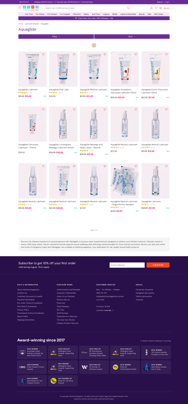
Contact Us (22, 293)
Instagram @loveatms (145, 293)
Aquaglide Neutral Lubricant (93, 89)
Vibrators (77, 14)
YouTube (139, 300)
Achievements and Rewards (68, 290)
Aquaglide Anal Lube (59, 89)
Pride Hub (61, 303)
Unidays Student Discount (68, 323)
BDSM (114, 14)
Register (160, 2)
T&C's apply (43, 267)
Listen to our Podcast (66, 296)
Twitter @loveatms (144, 296)
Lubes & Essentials (128, 14)
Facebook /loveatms (144, 290)
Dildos (86, 14)
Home (20, 24)
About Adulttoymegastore (28, 290)
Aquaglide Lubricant (28, 89)
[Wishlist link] (156, 8)
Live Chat (100, 300)
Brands (142, 14)
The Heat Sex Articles (66, 320)
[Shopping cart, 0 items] (160, 8)
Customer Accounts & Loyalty (29, 296)
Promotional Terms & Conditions (30, 313)
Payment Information (26, 300)
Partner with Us (63, 300)
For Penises (52, 14)
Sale (149, 14)
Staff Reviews (62, 313)
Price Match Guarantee (27, 306)
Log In (167, 2)
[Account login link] (151, 8)
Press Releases (63, 306)
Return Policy (22, 316)
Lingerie (106, 14)
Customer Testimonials (66, 293)
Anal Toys (96, 14)
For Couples (65, 14)
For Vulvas (40, 14)
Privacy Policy (23, 310)
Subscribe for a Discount (67, 316)
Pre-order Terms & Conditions (29, 303)
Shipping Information (25, 320)
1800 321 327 (24, 2)
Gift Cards (158, 14)
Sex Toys (29, 14)
